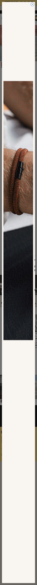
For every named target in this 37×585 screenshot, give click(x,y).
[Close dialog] (32, 4)
